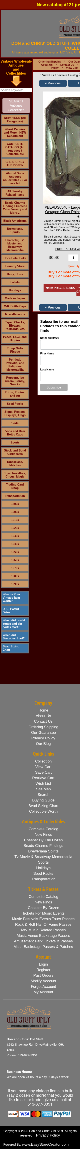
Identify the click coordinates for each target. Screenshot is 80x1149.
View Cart (72, 67)
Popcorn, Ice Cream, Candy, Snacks (15, 381)
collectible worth (43, 811)
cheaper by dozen (43, 908)
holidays (43, 868)
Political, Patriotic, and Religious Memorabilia (15, 364)
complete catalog (43, 829)
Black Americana (14, 220)
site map (43, 789)
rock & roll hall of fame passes (43, 924)
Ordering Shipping (49, 61)
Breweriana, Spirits (15, 230)
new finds (43, 834)
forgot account (43, 986)
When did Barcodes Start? (14, 636)
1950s (15, 552)
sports (43, 862)
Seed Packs (15, 403)
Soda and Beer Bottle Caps (15, 432)
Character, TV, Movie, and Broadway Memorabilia (14, 245)
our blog (43, 744)
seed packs (43, 873)
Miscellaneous (15, 314)
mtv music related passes (43, 930)
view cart (43, 767)
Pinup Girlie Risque (15, 350)
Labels (15, 282)
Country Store (14, 266)
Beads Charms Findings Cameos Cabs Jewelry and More (15, 207)
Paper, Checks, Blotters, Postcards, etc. (15, 326)
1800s (15, 504)
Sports (15, 442)
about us (43, 716)
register (43, 970)
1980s (15, 576)
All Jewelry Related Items (15, 193)
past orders (43, 975)
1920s (15, 528)
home (43, 710)
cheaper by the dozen (43, 840)
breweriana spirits (43, 851)
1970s (15, 568)
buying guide (43, 800)
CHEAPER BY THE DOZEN (15, 163)
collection (43, 761)
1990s (15, 584)
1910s (15, 520)
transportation (43, 879)
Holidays (15, 290)
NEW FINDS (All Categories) (15, 119)
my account (43, 992)
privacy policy (43, 738)
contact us (43, 721)
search (43, 795)
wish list (43, 783)
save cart (43, 772)
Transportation (15, 496)
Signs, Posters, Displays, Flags (15, 413)
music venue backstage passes (43, 935)
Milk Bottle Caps (15, 306)
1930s (15, 536)
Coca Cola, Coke (15, 258)
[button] (53, 83)
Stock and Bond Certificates (15, 452)
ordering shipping (43, 727)
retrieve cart (43, 778)
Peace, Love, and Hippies (15, 338)
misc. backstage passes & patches (43, 947)
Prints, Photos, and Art (15, 394)
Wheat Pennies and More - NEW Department (15, 133)
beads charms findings (43, 846)
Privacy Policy (48, 1135)
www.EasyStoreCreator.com (45, 1144)
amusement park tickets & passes (43, 941)
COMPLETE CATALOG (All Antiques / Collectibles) (14, 149)
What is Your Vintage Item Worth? (11, 598)
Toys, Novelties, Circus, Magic (15, 475)
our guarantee (43, 732)
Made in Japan (15, 298)
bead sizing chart (43, 806)
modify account (43, 981)
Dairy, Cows (15, 274)
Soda (14, 423)
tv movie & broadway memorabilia (43, 857)
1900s (15, 512)
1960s (15, 560)
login (43, 964)
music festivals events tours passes (43, 919)
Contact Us (67, 64)
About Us (47, 64)
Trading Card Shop (15, 486)
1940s (15, 544)
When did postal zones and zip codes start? (14, 624)
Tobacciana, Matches (15, 463)
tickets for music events (43, 913)
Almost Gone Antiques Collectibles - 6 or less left (15, 178)
